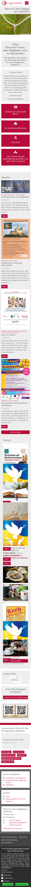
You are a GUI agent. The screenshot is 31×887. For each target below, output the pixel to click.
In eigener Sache (15, 72)
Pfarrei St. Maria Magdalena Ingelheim (15, 810)
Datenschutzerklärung (7, 872)
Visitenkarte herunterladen (12, 828)
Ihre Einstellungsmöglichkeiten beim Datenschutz (15, 849)
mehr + (6, 549)
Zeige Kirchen (19, 752)
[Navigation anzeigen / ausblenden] (26, 3)
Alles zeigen (6, 752)
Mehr (4, 216)
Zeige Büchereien (8, 755)
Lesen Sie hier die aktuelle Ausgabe (16, 697)
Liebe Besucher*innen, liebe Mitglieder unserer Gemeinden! (15, 49)
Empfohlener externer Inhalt (13, 740)
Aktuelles (5, 177)
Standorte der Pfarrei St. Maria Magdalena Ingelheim (15, 729)
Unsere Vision (9, 673)
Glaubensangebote (11, 774)
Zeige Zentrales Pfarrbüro (11, 758)
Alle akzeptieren (22, 884)
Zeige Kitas (22, 755)
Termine (7, 440)
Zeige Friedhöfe (7, 762)
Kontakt (6, 793)
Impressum (4, 870)
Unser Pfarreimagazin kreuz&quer (15, 690)
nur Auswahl (7, 884)
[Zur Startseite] (11, 3)
